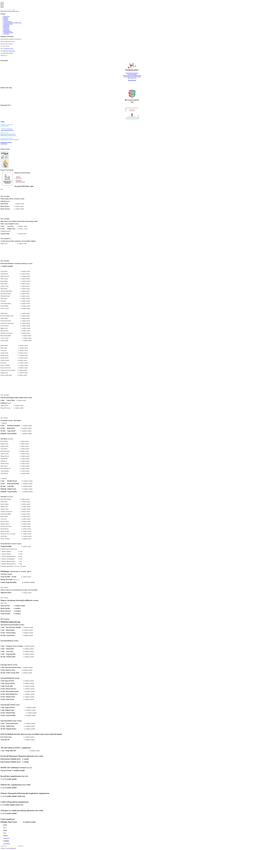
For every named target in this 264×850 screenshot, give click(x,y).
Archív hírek (6, 33)
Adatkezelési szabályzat (6, 142)
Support (13, 11)
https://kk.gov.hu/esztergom (9, 50)
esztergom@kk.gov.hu (8, 48)
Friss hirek (5, 20)
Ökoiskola (5, 17)
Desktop (6, 11)
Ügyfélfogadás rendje (8, 24)
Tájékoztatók (6, 27)
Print (2, 189)
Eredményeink (6, 26)
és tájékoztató (4, 143)
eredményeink (6, 838)
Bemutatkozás (6, 16)
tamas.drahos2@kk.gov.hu (7, 130)
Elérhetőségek (6, 25)
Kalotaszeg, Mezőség (132, 74)
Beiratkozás (5, 19)
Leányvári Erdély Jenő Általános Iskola (132, 76)
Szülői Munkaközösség (8, 32)
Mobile (2, 11)
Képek (4, 833)
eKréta (4, 827)
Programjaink (6, 28)
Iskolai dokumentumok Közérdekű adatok (12, 22)
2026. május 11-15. (132, 78)
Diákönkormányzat (7, 31)
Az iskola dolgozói (7, 21)
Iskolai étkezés (6, 30)
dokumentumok (6, 843)
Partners (9, 11)
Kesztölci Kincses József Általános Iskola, (132, 75)
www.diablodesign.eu (11, 848)
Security (17, 11)
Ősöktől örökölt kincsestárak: (132, 73)
